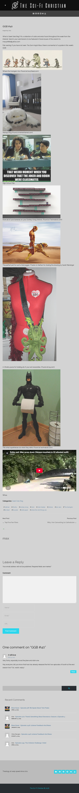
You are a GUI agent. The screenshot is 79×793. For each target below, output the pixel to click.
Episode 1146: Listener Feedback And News (36, 725)
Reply (73, 671)
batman (7, 507)
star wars (58, 507)
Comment (7, 573)
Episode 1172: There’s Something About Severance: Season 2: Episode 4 (40, 716)
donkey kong (24, 507)
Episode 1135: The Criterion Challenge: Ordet (30, 743)
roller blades (41, 507)
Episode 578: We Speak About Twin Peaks (35, 708)
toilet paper (24, 510)
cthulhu (14, 507)
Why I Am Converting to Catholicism (60, 522)
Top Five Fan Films (11, 522)
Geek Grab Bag (17, 501)
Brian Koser (15, 708)
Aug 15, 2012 (11, 657)
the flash (7, 510)
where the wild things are (39, 510)
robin (32, 507)
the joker (15, 510)
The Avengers (68, 507)
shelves (50, 507)
